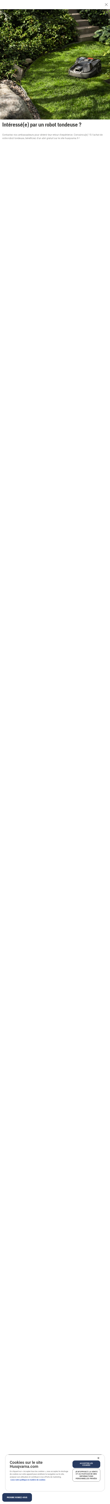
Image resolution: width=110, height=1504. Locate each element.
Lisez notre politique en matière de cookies (27, 1480)
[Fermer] (98, 1458)
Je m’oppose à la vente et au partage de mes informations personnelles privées (86, 1475)
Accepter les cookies (86, 1464)
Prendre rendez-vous (17, 1497)
